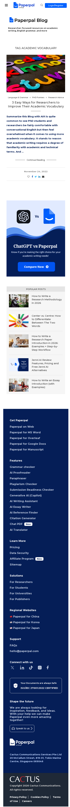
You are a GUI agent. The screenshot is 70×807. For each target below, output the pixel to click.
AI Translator (19, 529)
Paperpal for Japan (26, 628)
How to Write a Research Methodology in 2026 (47, 299)
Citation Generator (23, 518)
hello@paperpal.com (24, 651)
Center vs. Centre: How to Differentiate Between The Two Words (46, 321)
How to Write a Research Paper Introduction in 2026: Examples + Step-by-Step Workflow (45, 343)
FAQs (13, 645)
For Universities (21, 593)
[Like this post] (28, 176)
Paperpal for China (25, 616)
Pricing (15, 547)
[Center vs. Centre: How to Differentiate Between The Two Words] (18, 320)
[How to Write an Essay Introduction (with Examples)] (18, 385)
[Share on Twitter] (36, 176)
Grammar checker (22, 467)
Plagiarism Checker (23, 484)
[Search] (41, 5)
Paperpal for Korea (26, 622)
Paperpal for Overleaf (25, 438)
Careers (27, 801)
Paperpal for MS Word (25, 432)
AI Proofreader (20, 472)
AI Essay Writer (20, 506)
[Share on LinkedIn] (39, 176)
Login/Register (55, 5)
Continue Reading (36, 160)
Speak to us (23, 728)
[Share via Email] (43, 176)
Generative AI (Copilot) (26, 495)
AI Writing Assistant (24, 501)
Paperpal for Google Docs (28, 443)
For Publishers (20, 599)
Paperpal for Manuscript (26, 449)
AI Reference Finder (24, 512)
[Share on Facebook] (32, 176)
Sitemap (15, 564)
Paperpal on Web (22, 426)
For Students (19, 587)
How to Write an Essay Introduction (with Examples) (46, 384)
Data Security (19, 553)
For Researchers (21, 582)
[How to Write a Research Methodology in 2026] (18, 300)
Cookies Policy (40, 797)
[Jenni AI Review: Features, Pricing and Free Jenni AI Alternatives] (18, 364)
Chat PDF (20, 524)
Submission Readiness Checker (32, 489)
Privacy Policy (18, 797)
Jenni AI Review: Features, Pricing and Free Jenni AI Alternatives (45, 365)
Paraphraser (18, 478)
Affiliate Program (26, 558)
